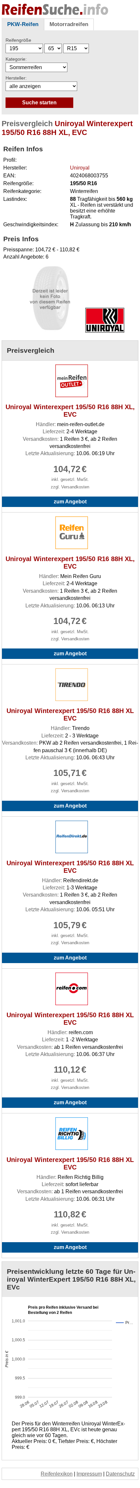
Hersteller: (16, 78)
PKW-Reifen (22, 24)
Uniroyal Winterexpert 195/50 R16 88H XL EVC (70, 714)
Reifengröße (18, 40)
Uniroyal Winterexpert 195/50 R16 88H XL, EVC (70, 410)
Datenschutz (120, 1474)
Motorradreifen (68, 24)
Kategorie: (16, 59)
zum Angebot (70, 501)
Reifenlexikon (57, 1474)
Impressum (89, 1474)
